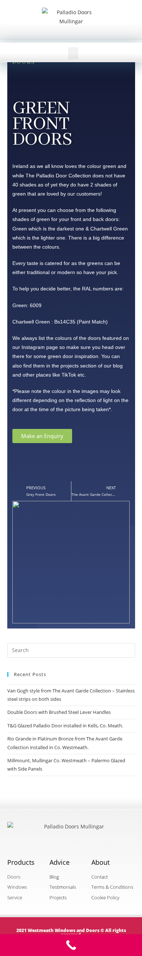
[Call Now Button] (71, 945)
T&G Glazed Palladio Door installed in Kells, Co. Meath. (65, 725)
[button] (73, 53)
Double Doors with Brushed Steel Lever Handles (59, 712)
